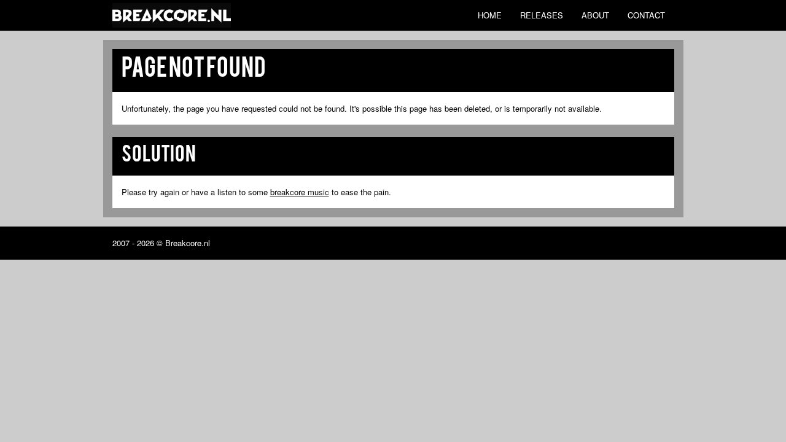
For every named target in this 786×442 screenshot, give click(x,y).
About (595, 15)
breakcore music (299, 192)
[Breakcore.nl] (171, 15)
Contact (646, 15)
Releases (541, 15)
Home (490, 15)
